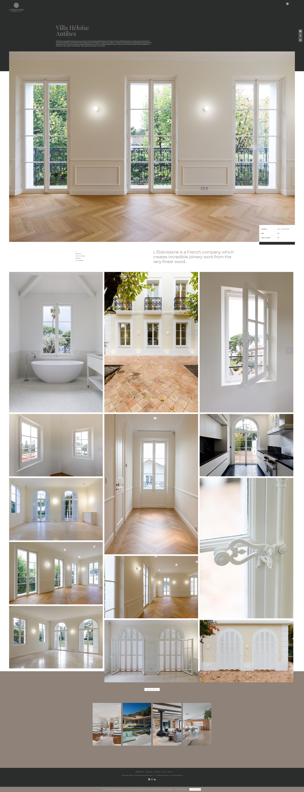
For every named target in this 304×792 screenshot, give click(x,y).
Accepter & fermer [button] (195, 789)
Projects (157, 771)
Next (210, 724)
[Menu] (287, 3)
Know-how (149, 771)
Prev (94, 724)
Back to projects (152, 689)
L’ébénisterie (139, 771)
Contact (170, 771)
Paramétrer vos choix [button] (181, 789)
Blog (163, 771)
